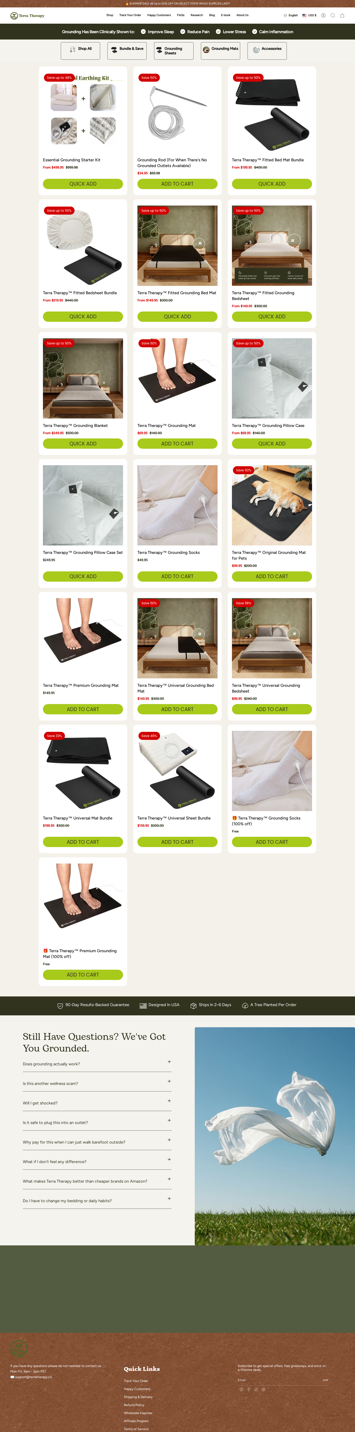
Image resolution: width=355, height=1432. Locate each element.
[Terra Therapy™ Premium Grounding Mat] (83, 638)
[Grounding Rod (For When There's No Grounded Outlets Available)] (177, 113)
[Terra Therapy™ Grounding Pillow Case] (272, 378)
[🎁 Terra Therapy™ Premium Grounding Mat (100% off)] (83, 904)
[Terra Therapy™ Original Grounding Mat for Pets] (272, 505)
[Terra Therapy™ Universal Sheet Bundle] (177, 771)
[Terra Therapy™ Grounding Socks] (177, 505)
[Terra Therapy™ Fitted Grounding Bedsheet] (272, 246)
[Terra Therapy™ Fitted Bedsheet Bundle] (83, 246)
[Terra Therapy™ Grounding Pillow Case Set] (83, 505)
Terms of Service (136, 1429)
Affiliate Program (136, 1421)
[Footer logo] (19, 1348)
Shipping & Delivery (138, 1397)
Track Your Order (136, 1381)
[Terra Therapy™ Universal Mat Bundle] (83, 771)
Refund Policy (134, 1405)
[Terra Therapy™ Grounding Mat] (177, 378)
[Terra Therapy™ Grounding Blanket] (83, 378)
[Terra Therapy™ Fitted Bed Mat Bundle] (272, 113)
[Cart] (342, 15)
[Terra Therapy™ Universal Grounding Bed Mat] (177, 638)
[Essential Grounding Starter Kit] (83, 113)
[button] (109, 15)
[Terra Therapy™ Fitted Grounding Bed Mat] (177, 246)
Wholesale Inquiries (138, 1413)
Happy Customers (137, 1389)
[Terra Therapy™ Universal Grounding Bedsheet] (272, 638)
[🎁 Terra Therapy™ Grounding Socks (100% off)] (272, 771)
